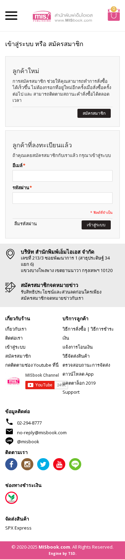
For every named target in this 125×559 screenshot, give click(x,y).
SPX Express (18, 528)
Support (71, 392)
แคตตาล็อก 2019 (78, 383)
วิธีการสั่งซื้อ (74, 329)
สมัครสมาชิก (18, 356)
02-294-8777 (29, 423)
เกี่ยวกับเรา (15, 329)
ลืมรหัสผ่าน (25, 223)
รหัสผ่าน (20, 187)
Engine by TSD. (62, 553)
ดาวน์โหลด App (78, 374)
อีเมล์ (17, 165)
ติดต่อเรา (14, 338)
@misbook (28, 441)
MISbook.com (54, 547)
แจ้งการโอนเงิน (77, 347)
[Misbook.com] (62, 15)
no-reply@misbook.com (42, 432)
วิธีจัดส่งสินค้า (76, 356)
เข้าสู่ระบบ (15, 347)
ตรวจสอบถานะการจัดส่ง (86, 365)
